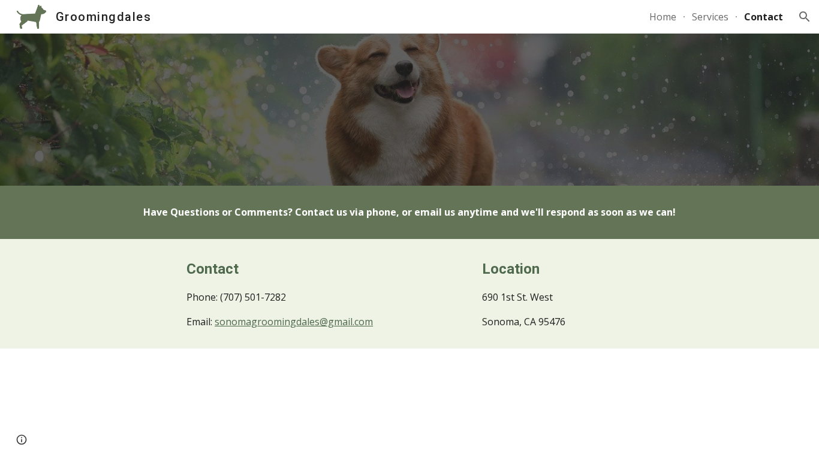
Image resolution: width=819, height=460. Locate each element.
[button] (804, 16)
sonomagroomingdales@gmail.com (294, 321)
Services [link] (710, 16)
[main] (409, 212)
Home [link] (662, 16)
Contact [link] (763, 16)
